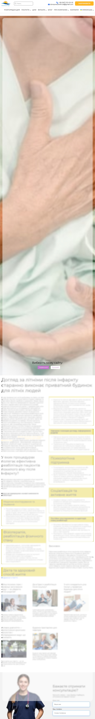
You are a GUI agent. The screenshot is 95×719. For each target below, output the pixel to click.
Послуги (25, 10)
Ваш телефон (57, 709)
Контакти (74, 10)
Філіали (41, 10)
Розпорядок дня (12, 10)
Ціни (34, 10)
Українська (43, 367)
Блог (50, 10)
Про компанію (60, 10)
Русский (55, 367)
